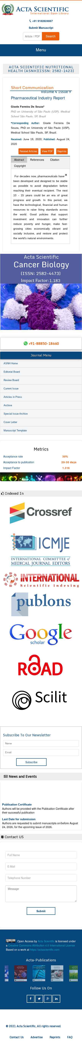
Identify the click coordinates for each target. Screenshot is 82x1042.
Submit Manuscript (41, 28)
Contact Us (17, 1037)
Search (50, 36)
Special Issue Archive (16, 413)
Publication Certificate (17, 800)
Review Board (11, 380)
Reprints (62, 151)
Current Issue (11, 388)
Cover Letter (10, 422)
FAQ (69, 1037)
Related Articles (28, 151)
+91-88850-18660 (44, 343)
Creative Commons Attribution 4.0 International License (41, 945)
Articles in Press (13, 397)
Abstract (19, 160)
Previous (4, 292)
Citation (54, 160)
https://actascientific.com (44, 949)
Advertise (37, 1037)
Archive (8, 405)
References (37, 160)
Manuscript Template (15, 430)
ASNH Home (11, 363)
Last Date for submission (18, 814)
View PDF (47, 151)
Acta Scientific (46, 941)
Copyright (20, 166)
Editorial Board (12, 371)
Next (78, 292)
